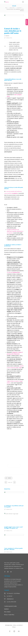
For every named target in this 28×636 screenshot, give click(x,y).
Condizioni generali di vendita (10, 606)
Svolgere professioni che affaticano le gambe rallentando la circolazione (15, 231)
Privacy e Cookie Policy (9, 614)
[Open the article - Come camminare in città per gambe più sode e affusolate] (14, 540)
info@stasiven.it (10, 598)
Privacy (14, 627)
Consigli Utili (19, 7)
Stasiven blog (12, 7)
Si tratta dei (13, 272)
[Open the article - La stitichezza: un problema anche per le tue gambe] (14, 498)
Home (6, 7)
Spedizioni (6, 609)
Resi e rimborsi (7, 611)
